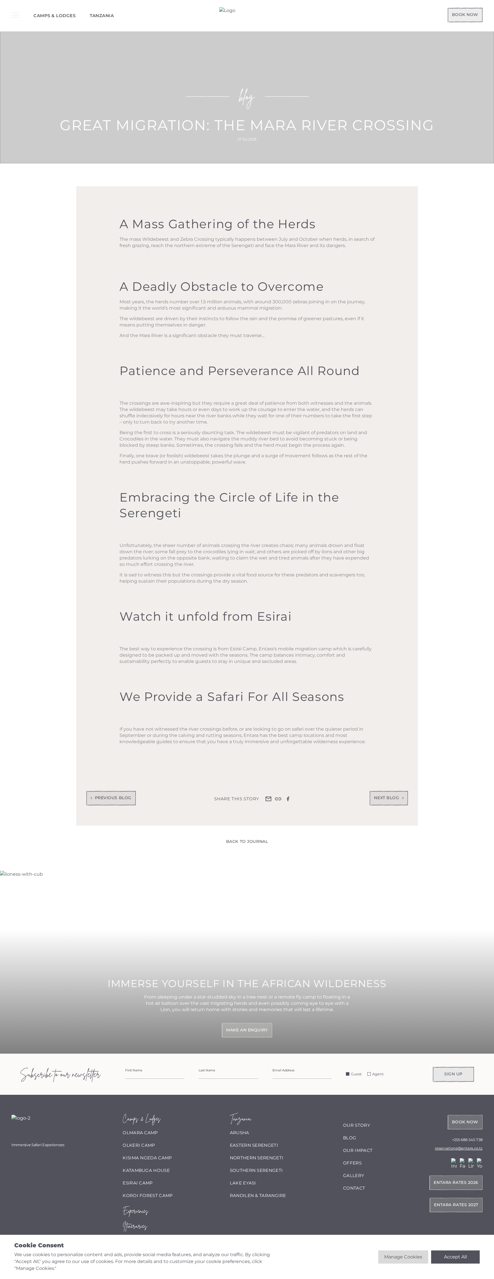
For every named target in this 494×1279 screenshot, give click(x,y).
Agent (378, 1074)
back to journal (247, 841)
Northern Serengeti (256, 1157)
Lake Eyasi (243, 1183)
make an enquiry (247, 1030)
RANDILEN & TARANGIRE (258, 1195)
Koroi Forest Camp (148, 1195)
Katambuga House (146, 1170)
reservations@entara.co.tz (459, 1148)
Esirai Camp (138, 1183)
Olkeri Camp (139, 1145)
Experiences (135, 1210)
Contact (354, 1188)
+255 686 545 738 (467, 1139)
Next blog (386, 797)
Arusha (239, 1132)
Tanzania (102, 15)
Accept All (455, 1257)
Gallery (353, 1175)
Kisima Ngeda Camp (147, 1157)
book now (465, 14)
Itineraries (135, 1226)
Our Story (356, 1125)
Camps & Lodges (54, 15)
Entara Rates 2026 (456, 1182)
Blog (349, 1137)
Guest (356, 1074)
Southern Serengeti (256, 1170)
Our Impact (358, 1150)
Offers (352, 1163)
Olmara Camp (140, 1132)
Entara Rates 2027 (456, 1204)
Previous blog (113, 797)
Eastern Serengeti (254, 1145)
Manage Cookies (403, 1257)
